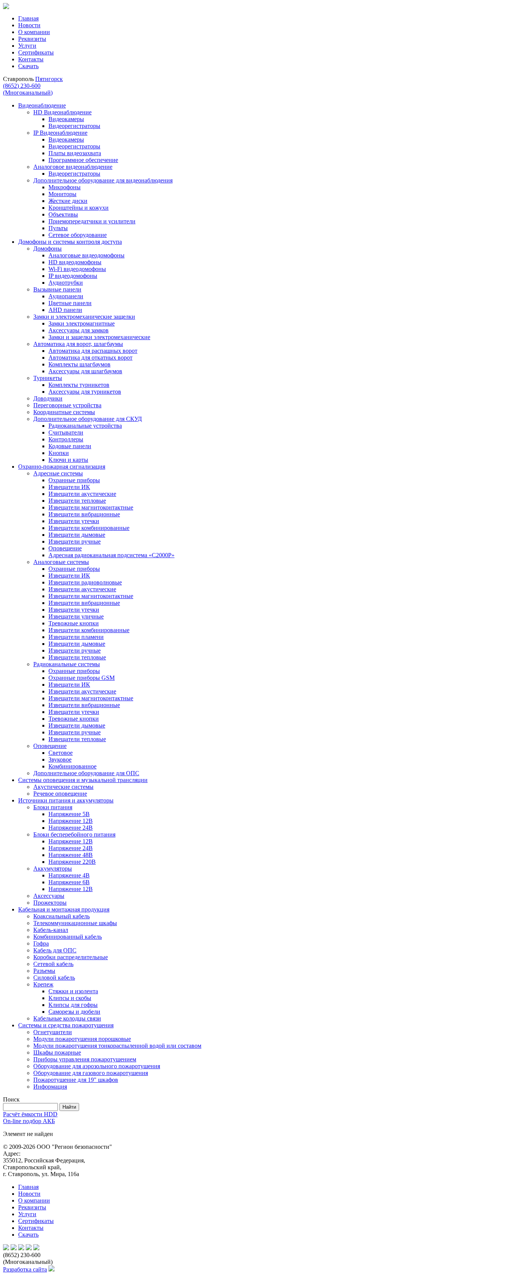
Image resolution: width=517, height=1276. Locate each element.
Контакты (31, 59)
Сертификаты (36, 52)
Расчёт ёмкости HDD (30, 1114)
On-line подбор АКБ (29, 1121)
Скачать (28, 66)
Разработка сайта (25, 1269)
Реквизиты (32, 39)
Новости (29, 25)
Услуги (27, 45)
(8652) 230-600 (28, 89)
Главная (28, 18)
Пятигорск (49, 79)
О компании (34, 32)
